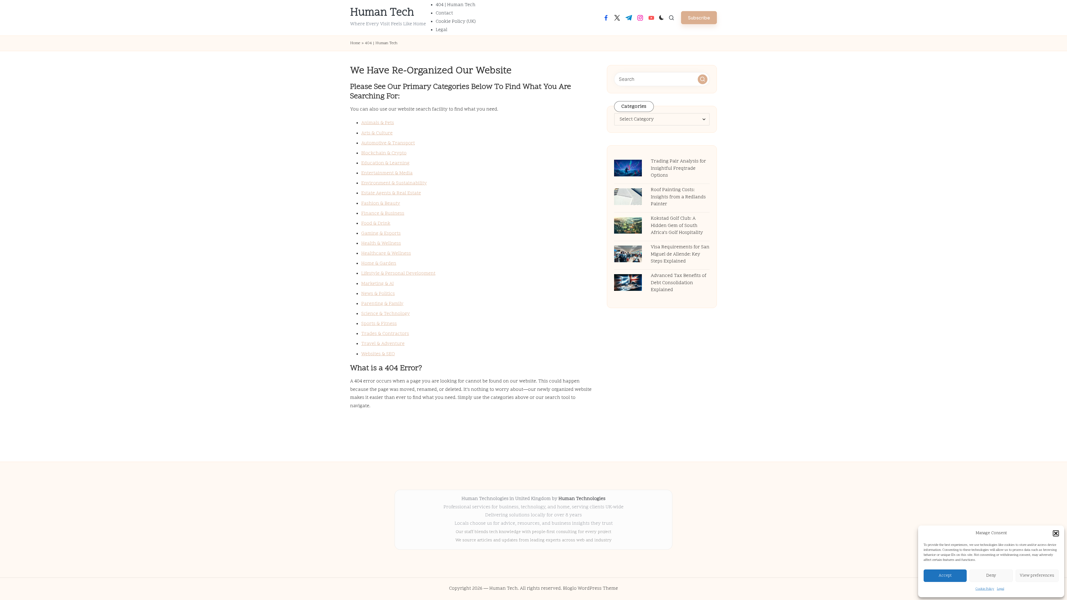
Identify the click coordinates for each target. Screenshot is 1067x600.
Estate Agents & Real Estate (391, 193)
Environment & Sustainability (394, 183)
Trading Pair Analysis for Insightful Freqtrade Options (678, 168)
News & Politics (378, 294)
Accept (945, 576)
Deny (991, 576)
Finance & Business (382, 213)
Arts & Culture (377, 133)
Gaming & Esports (381, 233)
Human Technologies (582, 499)
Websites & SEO (378, 354)
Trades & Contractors (385, 334)
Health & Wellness (381, 243)
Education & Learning (385, 163)
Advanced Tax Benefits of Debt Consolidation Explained (678, 282)
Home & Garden (378, 263)
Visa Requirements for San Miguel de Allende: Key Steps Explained (680, 254)
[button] (1056, 533)
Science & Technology (385, 314)
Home (355, 43)
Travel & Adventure (383, 344)
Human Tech (382, 13)
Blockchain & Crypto (384, 153)
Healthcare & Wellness (386, 253)
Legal (1000, 589)
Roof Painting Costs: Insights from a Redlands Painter (678, 197)
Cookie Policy (985, 589)
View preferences (1037, 576)
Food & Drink (375, 223)
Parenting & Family (382, 304)
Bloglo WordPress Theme (590, 588)
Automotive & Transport (388, 143)
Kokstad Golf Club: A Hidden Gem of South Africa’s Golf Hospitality (677, 225)
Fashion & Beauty (380, 203)
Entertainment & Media (387, 173)
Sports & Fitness (379, 324)
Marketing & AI (377, 284)
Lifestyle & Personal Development (398, 273)
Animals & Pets (377, 123)
